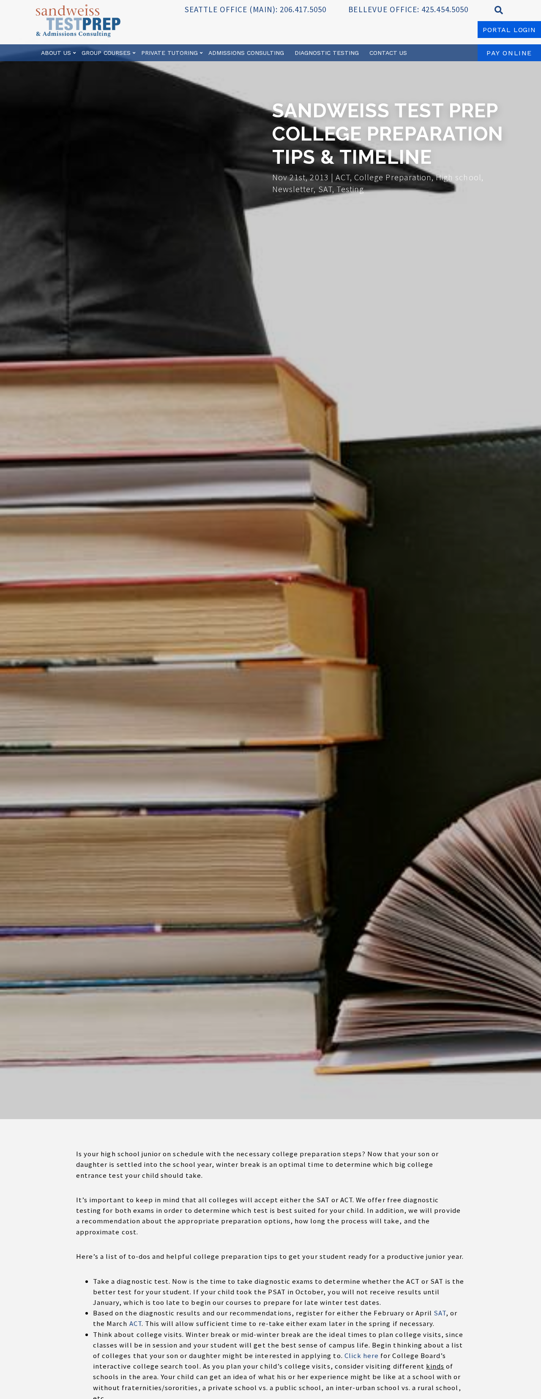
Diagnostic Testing (327, 52)
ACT (135, 1323)
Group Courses (106, 52)
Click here (361, 1355)
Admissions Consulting (246, 52)
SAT (440, 1313)
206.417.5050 (303, 9)
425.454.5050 (444, 9)
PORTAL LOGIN (509, 30)
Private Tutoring (169, 52)
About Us (56, 52)
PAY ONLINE (509, 53)
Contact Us (388, 52)
